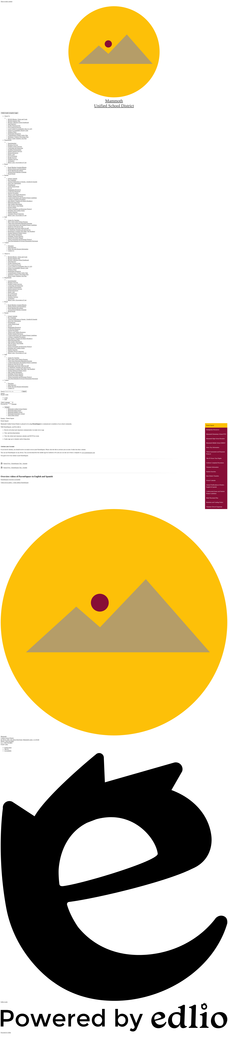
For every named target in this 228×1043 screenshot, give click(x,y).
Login (6, 398)
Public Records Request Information (18, 249)
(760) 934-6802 (9, 741)
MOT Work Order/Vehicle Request (18, 222)
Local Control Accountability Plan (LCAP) (20, 129)
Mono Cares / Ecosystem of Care (17, 162)
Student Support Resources (15, 196)
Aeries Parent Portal (13, 186)
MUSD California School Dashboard (18, 122)
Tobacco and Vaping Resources (17, 194)
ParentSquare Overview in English (10, 479)
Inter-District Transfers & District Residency (20, 201)
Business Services (13, 145)
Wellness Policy (12, 132)
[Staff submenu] (5, 356)
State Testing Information (15, 204)
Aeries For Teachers (13, 220)
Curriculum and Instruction (15, 148)
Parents (3, 418)
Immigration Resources (14, 133)
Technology (11, 161)
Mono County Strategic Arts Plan (17, 138)
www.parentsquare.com (88, 452)
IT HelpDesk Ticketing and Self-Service (19, 230)
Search (3, 391)
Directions (11, 246)
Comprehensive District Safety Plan (18, 135)
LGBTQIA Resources (14, 191)
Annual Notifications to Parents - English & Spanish (22, 182)
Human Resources (13, 153)
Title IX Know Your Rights (15, 206)
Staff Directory (12, 124)
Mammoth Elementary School (16, 414)
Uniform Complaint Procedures (16, 199)
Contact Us (11, 250)
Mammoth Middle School (15, 412)
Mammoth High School (14, 410)
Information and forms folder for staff (18, 228)
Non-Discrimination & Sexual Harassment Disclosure (23, 241)
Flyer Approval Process (14, 127)
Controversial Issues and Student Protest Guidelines (22, 198)
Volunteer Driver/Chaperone (16, 214)
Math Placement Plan (14, 202)
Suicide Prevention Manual (15, 238)
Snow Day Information (14, 183)
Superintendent (12, 143)
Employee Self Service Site (15, 226)
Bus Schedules (12, 180)
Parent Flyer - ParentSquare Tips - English (15, 467)
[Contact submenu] (5, 244)
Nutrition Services (13, 159)
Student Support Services (15, 151)
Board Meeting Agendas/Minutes (17, 167)
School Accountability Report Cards (18, 130)
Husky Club (11, 154)
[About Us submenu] (5, 255)
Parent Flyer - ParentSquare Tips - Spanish (15, 463)
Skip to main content (6, 1)
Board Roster (11, 174)
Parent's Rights (12, 207)
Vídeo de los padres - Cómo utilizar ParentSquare (14, 482)
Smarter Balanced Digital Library (17, 233)
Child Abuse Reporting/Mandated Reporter (20, 223)
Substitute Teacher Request (15, 236)
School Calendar (12, 178)
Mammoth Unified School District (17, 409)
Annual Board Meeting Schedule (17, 172)
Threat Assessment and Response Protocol (20, 209)
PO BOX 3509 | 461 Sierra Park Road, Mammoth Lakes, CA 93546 (20, 740)
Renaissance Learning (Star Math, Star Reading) (21, 231)
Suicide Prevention (13, 193)
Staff (5, 399)
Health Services (12, 157)
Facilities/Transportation (14, 149)
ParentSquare (11, 185)
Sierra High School (13, 415)
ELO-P (10, 188)
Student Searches (12, 212)
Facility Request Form (14, 125)
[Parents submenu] (5, 177)
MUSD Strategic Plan (14, 121)
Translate (13, 404)
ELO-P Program (12, 156)
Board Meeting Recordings (15, 170)
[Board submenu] (5, 166)
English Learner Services (15, 146)
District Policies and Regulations (17, 169)
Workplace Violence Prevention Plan (18, 137)
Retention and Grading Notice (16, 210)
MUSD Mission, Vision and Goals (17, 119)
